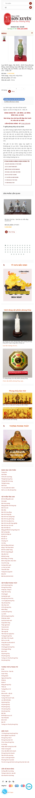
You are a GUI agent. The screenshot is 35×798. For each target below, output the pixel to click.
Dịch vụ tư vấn (5, 640)
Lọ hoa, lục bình (5, 567)
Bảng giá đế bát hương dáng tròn (10, 530)
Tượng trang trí (5, 695)
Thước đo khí (5, 627)
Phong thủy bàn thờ (7, 740)
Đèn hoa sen (4, 508)
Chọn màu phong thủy (7, 742)
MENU (4, 33)
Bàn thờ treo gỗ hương (7, 519)
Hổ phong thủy (5, 704)
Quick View (18, 205)
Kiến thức (4, 485)
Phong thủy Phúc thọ (7, 598)
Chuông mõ (4, 541)
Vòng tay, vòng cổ (6, 589)
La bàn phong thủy (6, 611)
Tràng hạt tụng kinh (6, 572)
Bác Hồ (3, 722)
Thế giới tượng (5, 483)
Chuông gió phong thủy (8, 647)
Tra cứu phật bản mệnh (7, 488)
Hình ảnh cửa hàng (6, 476)
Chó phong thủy (5, 709)
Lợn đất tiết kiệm (6, 700)
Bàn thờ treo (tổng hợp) (8, 516)
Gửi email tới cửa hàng (7, 775)
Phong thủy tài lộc (6, 587)
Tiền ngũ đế (4, 631)
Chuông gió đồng (6, 649)
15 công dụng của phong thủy (9, 733)
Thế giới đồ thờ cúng (7, 481)
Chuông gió (4, 594)
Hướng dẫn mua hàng (11, 102)
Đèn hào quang (5, 503)
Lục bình (3, 614)
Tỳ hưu (3, 691)
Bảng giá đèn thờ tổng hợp (8, 505)
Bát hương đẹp (5, 532)
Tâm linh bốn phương (7, 755)
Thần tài (3, 687)
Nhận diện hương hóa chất (8, 746)
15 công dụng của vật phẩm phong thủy (15, 378)
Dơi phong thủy (5, 660)
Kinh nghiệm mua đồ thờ (8, 735)
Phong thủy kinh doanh (8, 753)
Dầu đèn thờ (4, 554)
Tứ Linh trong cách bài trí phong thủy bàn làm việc (15, 762)
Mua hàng (11, 232)
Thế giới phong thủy (7, 479)
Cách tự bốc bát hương (10, 419)
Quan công (4, 673)
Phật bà (3, 680)
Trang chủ (4, 472)
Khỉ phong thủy (5, 656)
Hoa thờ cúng (5, 563)
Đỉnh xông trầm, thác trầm (8, 561)
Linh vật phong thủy (7, 585)
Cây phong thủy (5, 603)
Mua (13, 91)
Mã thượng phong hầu (7, 616)
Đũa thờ (3, 574)
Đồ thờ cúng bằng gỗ (7, 552)
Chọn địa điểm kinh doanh (8, 751)
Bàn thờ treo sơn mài (7, 525)
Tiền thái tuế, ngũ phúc (7, 633)
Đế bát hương (5, 556)
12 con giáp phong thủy (7, 600)
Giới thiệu (4, 474)
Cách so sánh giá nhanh (7, 757)
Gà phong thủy (5, 653)
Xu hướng (4, 744)
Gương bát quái (5, 596)
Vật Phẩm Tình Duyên (7, 638)
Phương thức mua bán (7, 760)
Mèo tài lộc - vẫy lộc (6, 693)
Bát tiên (3, 713)
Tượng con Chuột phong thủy (9, 658)
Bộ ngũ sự (4, 536)
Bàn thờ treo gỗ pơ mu (7, 521)
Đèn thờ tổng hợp (6, 514)
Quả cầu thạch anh (6, 620)
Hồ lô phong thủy (6, 607)
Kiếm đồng (4, 609)
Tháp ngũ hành (5, 625)
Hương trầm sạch (6, 565)
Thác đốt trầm (5, 569)
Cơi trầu (3, 543)
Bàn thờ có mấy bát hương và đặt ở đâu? (15, 405)
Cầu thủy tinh (5, 605)
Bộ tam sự (4, 538)
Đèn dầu (3, 510)
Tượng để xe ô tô (6, 689)
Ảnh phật (4, 501)
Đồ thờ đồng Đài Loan (7, 499)
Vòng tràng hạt (5, 645)
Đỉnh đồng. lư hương (7, 558)
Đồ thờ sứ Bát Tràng (7, 549)
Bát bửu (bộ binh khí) (7, 576)
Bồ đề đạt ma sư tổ (6, 715)
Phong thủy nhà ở (6, 738)
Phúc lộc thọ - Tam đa (7, 671)
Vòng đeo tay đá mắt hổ (8, 642)
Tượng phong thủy (6, 636)
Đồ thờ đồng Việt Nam (7, 545)
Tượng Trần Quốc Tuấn (7, 698)
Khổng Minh (4, 676)
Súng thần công (5, 622)
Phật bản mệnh (5, 618)
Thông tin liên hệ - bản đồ (8, 773)
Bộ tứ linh (4, 651)
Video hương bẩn (6, 749)
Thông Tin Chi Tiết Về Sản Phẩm (14, 99)
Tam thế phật (5, 717)
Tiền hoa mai (4, 629)
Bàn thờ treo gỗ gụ (6, 512)
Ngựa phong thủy (6, 678)
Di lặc (2, 669)
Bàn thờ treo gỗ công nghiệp (9, 523)
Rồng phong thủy (6, 684)
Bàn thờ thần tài (5, 527)
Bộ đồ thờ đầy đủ (6, 534)
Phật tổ (3, 682)
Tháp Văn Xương (6, 592)
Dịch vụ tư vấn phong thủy (8, 490)
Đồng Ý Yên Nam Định (7, 547)
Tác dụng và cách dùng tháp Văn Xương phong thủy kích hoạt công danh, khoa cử (17, 342)
